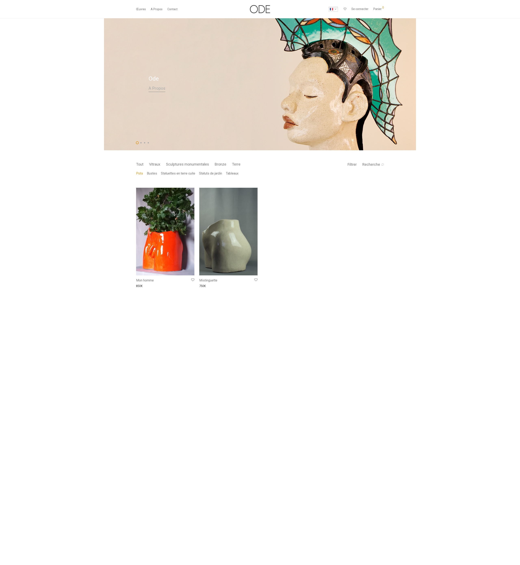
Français (333, 9)
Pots (139, 173)
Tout (139, 164)
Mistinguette (208, 280)
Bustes (152, 173)
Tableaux (232, 173)
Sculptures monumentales (187, 164)
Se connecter (359, 9)
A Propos (156, 9)
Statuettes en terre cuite (178, 173)
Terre (236, 164)
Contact (172, 9)
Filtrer (352, 164)
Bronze (220, 164)
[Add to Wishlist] (192, 280)
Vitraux (154, 164)
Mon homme (145, 280)
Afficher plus (142, 285)
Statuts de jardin (210, 173)
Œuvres (141, 9)
